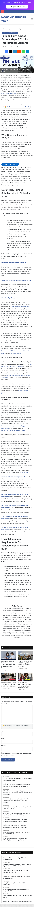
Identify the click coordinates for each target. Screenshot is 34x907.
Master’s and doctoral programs (20, 307)
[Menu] (32, 20)
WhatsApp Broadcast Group (17, 6)
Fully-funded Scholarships (14, 29)
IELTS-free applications (8, 93)
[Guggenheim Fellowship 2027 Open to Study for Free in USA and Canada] (8, 677)
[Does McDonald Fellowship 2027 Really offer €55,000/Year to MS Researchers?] (25, 677)
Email (3, 738)
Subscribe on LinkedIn (10, 164)
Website (3, 745)
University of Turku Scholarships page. (13, 430)
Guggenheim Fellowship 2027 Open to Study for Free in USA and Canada (8, 684)
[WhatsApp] (23, 51)
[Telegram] (27, 51)
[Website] (12, 640)
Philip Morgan (5, 46)
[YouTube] (22, 640)
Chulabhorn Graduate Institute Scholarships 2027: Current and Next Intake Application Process (8, 665)
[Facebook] (6, 51)
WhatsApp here (26, 2)
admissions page (16, 353)
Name (3, 731)
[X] (10, 51)
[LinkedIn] (15, 51)
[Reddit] (19, 51)
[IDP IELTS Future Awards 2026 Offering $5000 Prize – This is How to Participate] (25, 655)
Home (5, 29)
